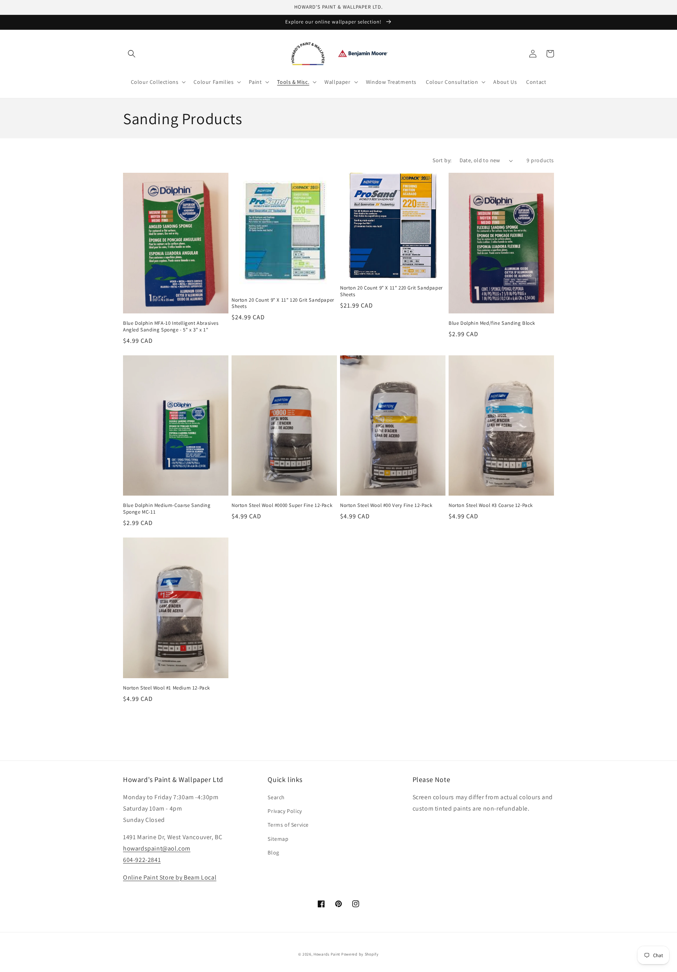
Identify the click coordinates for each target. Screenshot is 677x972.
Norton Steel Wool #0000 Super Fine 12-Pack (282, 505)
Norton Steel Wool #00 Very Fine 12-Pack (386, 505)
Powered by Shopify (360, 954)
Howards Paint (326, 954)
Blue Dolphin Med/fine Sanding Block (492, 323)
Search (276, 797)
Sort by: (442, 160)
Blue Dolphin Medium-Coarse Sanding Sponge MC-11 (166, 508)
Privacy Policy (285, 811)
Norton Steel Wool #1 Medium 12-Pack (166, 688)
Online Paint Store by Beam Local (169, 877)
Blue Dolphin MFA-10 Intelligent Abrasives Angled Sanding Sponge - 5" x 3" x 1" (171, 326)
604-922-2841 (142, 860)
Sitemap (278, 838)
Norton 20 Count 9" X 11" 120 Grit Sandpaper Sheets (283, 303)
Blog (273, 852)
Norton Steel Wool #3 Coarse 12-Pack (491, 505)
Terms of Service (288, 824)
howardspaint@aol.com (156, 848)
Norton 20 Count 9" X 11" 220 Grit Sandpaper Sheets (391, 291)
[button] (131, 53)
